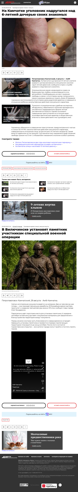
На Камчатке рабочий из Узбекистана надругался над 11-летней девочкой (58, 188)
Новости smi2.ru (8, 221)
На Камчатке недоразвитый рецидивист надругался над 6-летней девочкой (22, 194)
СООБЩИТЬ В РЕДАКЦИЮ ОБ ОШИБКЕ (62, 456)
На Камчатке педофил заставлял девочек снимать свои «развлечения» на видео (59, 182)
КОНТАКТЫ (47, 456)
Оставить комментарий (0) (62, 153)
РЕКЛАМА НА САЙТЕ (23, 456)
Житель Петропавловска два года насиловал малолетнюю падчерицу (43, 142)
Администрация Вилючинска (10, 291)
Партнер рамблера (34, 485)
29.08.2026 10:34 (6, 226)
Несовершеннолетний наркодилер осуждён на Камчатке (38, 144)
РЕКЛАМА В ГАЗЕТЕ (36, 456)
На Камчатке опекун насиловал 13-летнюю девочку (35, 146)
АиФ (3, 68)
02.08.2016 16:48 (6, 7)
